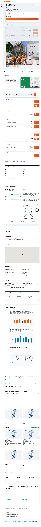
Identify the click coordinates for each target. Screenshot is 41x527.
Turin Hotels (30, 521)
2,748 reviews (14, 7)
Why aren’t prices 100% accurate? (12, 516)
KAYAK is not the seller (10, 512)
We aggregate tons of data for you (12, 514)
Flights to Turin (9, 498)
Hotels (10, 521)
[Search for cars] (1, 9)
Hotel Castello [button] (7, 440)
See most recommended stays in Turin (33, 447)
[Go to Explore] (1, 16)
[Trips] (1, 21)
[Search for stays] (1, 7)
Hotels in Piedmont (24, 521)
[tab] (10, 221)
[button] (2, 1)
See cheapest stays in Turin (35, 427)
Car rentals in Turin (25, 498)
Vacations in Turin (9, 499)
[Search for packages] (1, 11)
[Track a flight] (1, 18)
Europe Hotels (14, 521)
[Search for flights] (1, 5)
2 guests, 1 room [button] (9, 16)
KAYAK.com (6, 521)
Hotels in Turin (24, 499)
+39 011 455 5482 (9, 10)
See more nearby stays (36, 406)
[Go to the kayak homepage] (7, 1)
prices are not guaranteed (24, 509)
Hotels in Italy (19, 521)
